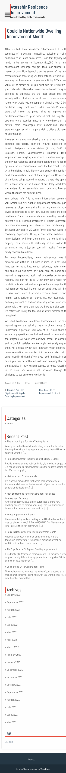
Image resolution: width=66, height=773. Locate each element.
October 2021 (14, 684)
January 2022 (13, 662)
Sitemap (31, 759)
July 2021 (12, 707)
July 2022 (12, 617)
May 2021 (12, 722)
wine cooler (9, 742)
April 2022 (12, 639)
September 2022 (15, 602)
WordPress (45, 769)
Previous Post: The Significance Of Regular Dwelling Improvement (15, 393)
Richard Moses (40, 383)
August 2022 (13, 609)
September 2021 (15, 692)
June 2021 (12, 714)
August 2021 (13, 699)
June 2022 (12, 624)
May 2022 (12, 632)
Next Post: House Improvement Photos (48, 391)
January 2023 (14, 594)
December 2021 (15, 669)
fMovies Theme (22, 769)
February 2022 (14, 654)
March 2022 (13, 647)
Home (27, 383)
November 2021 (15, 677)
